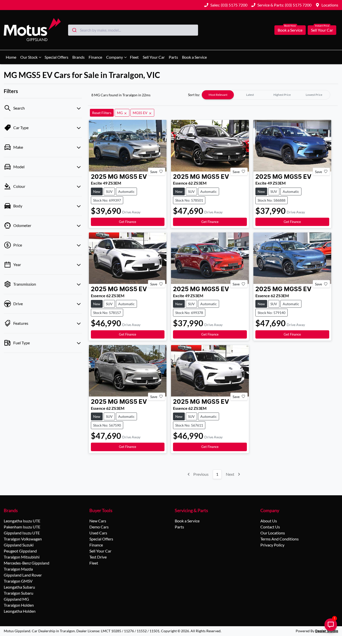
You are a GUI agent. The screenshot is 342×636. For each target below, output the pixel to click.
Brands (78, 57)
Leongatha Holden (20, 611)
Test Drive (98, 556)
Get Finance (127, 222)
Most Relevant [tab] (218, 95)
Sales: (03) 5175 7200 (228, 5)
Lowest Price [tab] (314, 95)
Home (11, 57)
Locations (329, 5)
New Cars (97, 520)
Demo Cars (99, 526)
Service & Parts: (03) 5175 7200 (284, 5)
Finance (95, 57)
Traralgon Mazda (18, 569)
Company (114, 57)
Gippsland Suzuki (19, 544)
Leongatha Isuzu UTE (22, 520)
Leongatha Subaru (19, 587)
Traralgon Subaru (18, 593)
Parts (173, 57)
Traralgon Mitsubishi (22, 556)
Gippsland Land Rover (23, 575)
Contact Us (270, 526)
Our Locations (272, 532)
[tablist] (266, 95)
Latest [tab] (250, 95)
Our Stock (29, 57)
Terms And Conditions (279, 538)
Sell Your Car (322, 30)
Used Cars (98, 532)
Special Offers (56, 57)
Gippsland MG (16, 599)
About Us (268, 520)
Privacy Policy (272, 544)
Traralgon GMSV (18, 581)
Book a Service (290, 30)
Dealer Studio (326, 631)
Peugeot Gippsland (20, 550)
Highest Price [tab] (282, 95)
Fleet (134, 57)
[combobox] (133, 30)
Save (153, 171)
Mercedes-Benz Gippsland (26, 563)
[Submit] (74, 30)
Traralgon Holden (19, 605)
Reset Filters (101, 113)
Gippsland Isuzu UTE (22, 532)
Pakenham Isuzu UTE (22, 526)
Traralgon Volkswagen (23, 538)
